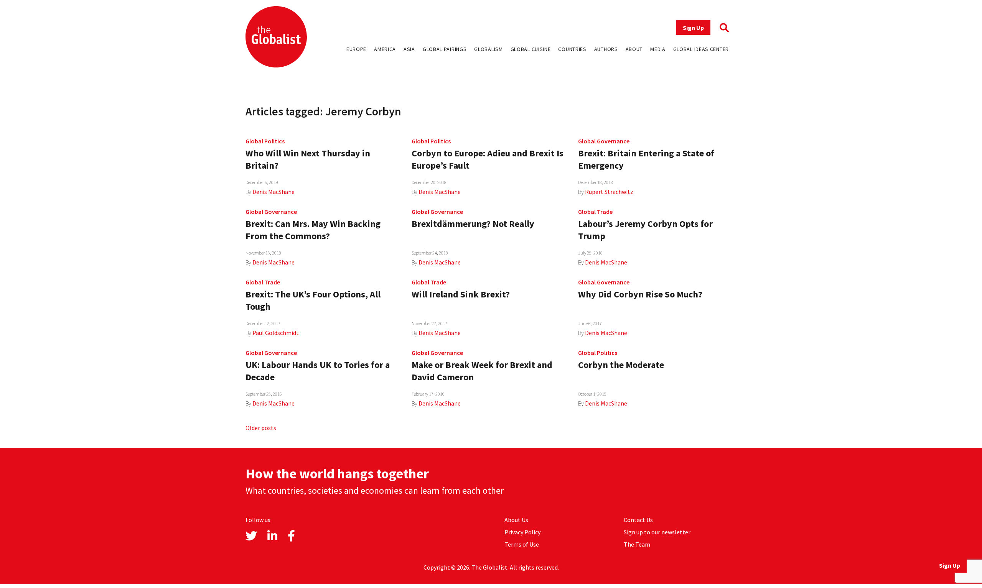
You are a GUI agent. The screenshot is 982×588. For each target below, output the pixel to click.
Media (658, 49)
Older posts (261, 428)
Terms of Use (521, 544)
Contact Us (638, 520)
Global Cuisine (531, 49)
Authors (606, 49)
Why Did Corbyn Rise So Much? (640, 294)
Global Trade (595, 211)
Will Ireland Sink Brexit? (461, 294)
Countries (572, 49)
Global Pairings (445, 49)
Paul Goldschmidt (275, 333)
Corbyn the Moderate (621, 365)
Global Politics (265, 141)
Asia (409, 49)
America (385, 49)
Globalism (488, 49)
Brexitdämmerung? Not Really (473, 224)
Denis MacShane (273, 191)
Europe (356, 49)
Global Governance (603, 141)
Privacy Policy (522, 532)
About (634, 49)
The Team (637, 544)
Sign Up (693, 27)
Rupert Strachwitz (609, 191)
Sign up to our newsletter (657, 532)
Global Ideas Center (701, 49)
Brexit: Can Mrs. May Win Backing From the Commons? (313, 230)
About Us (516, 520)
